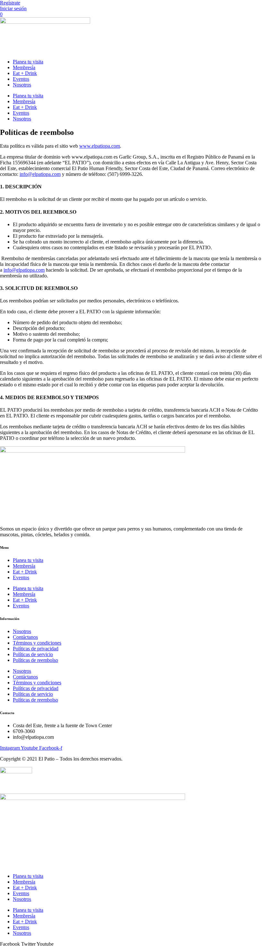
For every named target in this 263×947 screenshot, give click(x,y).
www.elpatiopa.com (99, 146)
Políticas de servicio (33, 654)
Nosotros (22, 84)
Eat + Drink (25, 73)
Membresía (24, 67)
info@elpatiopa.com (40, 174)
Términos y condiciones (37, 643)
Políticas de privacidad (35, 648)
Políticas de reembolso (35, 660)
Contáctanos (25, 637)
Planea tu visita (28, 61)
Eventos (21, 79)
